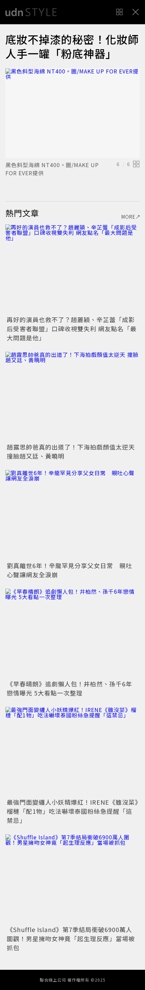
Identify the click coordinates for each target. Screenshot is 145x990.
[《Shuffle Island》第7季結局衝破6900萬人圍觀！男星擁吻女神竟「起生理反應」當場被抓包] (72, 879)
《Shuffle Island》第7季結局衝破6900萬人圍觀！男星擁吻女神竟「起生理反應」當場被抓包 (71, 938)
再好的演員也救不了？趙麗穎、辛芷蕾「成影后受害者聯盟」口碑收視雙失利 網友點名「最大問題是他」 (72, 328)
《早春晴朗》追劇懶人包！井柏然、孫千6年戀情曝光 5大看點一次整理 (69, 688)
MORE (128, 216)
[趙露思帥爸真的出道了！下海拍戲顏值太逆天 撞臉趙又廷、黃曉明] (72, 396)
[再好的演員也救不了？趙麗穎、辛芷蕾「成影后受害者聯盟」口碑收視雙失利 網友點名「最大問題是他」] (72, 269)
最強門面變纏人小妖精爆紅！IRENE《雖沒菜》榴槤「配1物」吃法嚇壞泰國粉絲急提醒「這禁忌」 (72, 811)
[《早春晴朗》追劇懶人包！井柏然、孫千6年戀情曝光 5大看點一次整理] (72, 633)
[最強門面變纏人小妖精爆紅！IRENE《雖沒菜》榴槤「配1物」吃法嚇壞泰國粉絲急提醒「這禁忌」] (72, 751)
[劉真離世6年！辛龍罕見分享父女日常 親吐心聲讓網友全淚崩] (72, 514)
